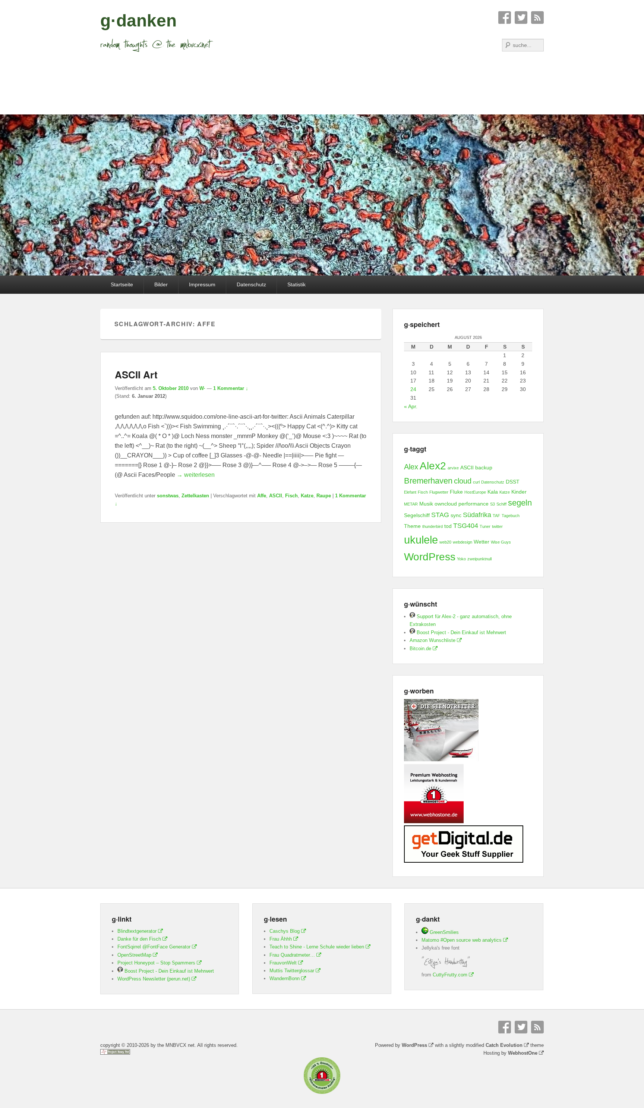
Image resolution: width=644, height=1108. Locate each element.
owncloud (446, 504)
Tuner (485, 526)
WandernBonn (284, 978)
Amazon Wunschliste (432, 640)
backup (483, 467)
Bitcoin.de (420, 648)
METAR (411, 504)
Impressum (202, 284)
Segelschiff (417, 515)
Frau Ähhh (280, 939)
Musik (426, 504)
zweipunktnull (479, 559)
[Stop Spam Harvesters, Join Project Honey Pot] (115, 1053)
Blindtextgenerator (137, 931)
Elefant (410, 492)
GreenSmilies (443, 932)
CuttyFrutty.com (450, 975)
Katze (307, 495)
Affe (261, 495)
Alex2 (433, 466)
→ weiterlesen (196, 475)
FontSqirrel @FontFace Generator (153, 947)
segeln (520, 502)
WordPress (429, 557)
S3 (492, 504)
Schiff (501, 504)
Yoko (461, 559)
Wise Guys (501, 542)
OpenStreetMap (134, 955)
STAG (440, 515)
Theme (412, 526)
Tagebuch (511, 515)
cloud (462, 481)
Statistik (296, 284)
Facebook (504, 17)
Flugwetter (438, 492)
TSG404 (465, 525)
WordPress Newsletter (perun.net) (153, 979)
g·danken (138, 20)
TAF (496, 515)
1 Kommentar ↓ (230, 388)
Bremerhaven (428, 480)
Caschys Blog (284, 931)
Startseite (122, 284)
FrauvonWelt (283, 963)
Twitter (521, 17)
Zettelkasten (195, 495)
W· (202, 388)
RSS (537, 17)
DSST (513, 482)
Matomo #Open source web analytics (462, 940)
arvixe (453, 468)
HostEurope (475, 492)
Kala (492, 492)
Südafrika (477, 515)
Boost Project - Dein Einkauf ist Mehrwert (460, 632)
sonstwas (168, 495)
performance (473, 504)
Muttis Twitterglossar (291, 970)
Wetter (481, 542)
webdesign (462, 542)
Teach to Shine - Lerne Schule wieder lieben (316, 947)
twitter (497, 526)
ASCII (275, 495)
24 (413, 389)
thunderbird (432, 526)
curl (476, 482)
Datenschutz (251, 284)
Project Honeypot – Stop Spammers (156, 963)
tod (448, 526)
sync (456, 515)
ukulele (421, 539)
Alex (411, 467)
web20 (445, 542)
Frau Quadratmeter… (292, 955)
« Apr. (410, 406)
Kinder (519, 492)
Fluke (456, 492)
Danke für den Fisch (139, 939)
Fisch (291, 495)
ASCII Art (136, 374)
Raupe (323, 495)
